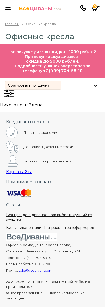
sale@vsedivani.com (35, 270)
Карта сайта (19, 171)
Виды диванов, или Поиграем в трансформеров (50, 227)
